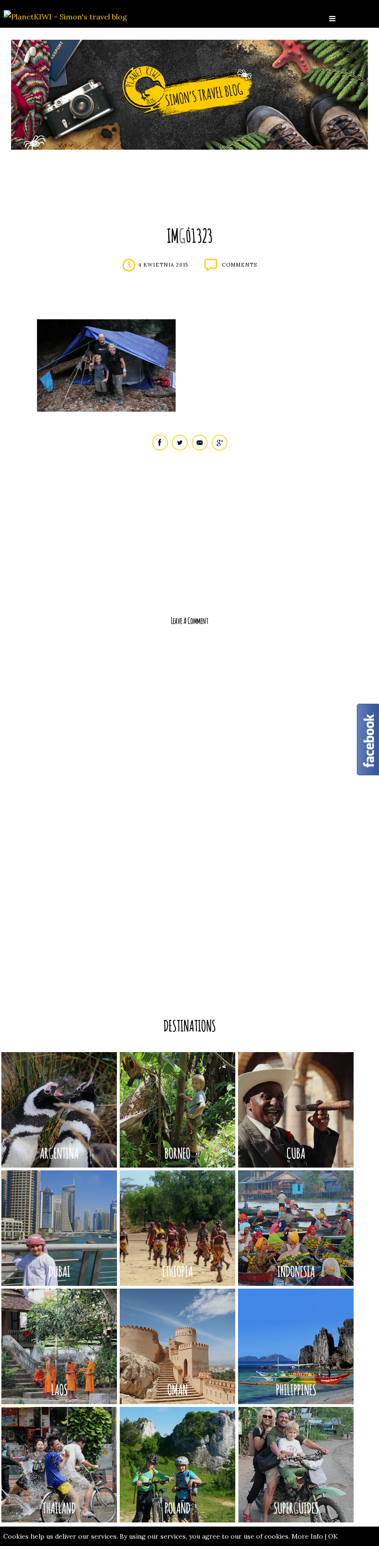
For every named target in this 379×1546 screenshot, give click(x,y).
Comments (239, 265)
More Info (307, 1536)
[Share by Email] (200, 448)
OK (333, 1536)
